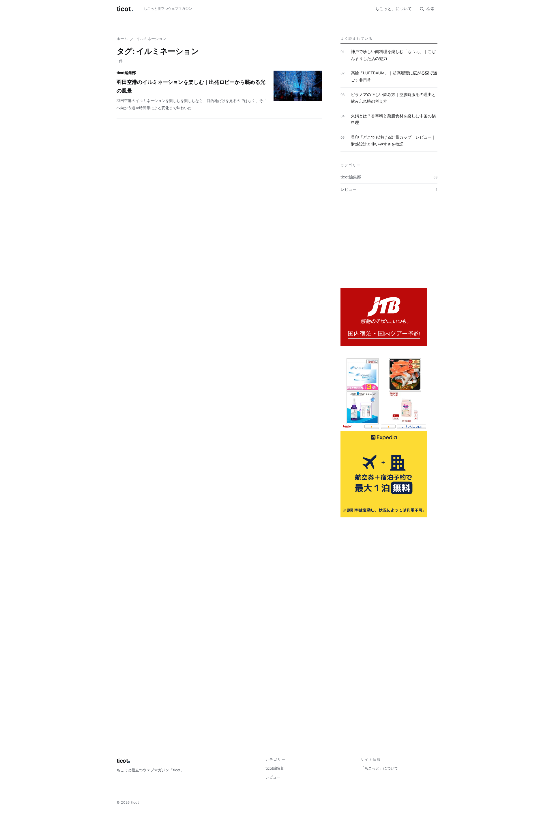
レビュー (388, 189)
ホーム (122, 39)
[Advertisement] (388, 248)
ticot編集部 (388, 177)
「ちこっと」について (391, 8)
